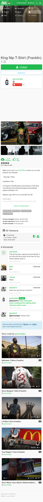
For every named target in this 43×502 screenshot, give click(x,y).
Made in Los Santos (8, 496)
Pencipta (21, 298)
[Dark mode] (36, 3)
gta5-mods (13, 252)
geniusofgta (18, 78)
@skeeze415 (14, 301)
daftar (34, 324)
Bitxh (11, 266)
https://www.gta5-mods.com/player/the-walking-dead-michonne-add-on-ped (22, 303)
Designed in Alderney (8, 494)
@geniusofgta (14, 315)
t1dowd (12, 277)
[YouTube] (14, 81)
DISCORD (21, 170)
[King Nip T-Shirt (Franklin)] (21, 133)
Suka (18, 160)
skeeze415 (13, 287)
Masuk (25, 324)
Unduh (23, 67)
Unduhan (8, 160)
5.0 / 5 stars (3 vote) (6, 165)
